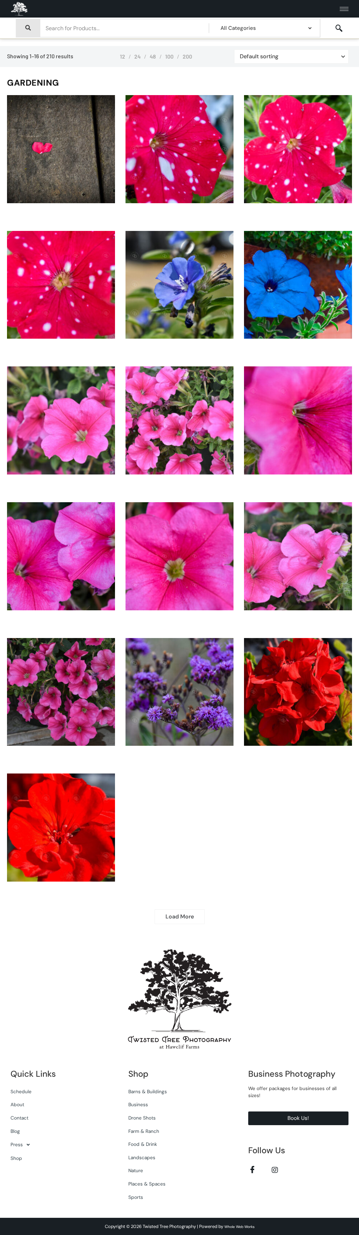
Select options (68, 201)
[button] (339, 28)
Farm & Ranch (143, 1131)
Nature (135, 1171)
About (17, 1105)
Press (17, 1145)
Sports (135, 1197)
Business (138, 1105)
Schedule (21, 1092)
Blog (15, 1131)
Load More (179, 916)
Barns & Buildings (147, 1092)
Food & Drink (142, 1144)
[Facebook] (252, 1169)
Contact (19, 1118)
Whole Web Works (239, 1226)
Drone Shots (142, 1118)
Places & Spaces (146, 1184)
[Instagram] (275, 1169)
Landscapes (141, 1158)
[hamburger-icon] (344, 9)
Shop (16, 1158)
